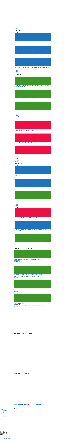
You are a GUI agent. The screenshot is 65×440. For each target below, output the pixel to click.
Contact (18, 404)
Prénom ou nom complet (18, 405)
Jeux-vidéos (18, 115)
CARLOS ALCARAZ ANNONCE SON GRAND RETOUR (25, 98)
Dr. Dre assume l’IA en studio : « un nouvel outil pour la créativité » (32, 67)
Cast (17, 158)
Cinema (14, 291)
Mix (3, 412)
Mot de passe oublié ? (7, 438)
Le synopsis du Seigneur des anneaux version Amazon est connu (29, 274)
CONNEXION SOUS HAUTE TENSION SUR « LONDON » (26, 154)
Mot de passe (2, 435)
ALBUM (17, 204)
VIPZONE (15, 261)
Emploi (25, 404)
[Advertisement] (32, 18)
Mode (3, 417)
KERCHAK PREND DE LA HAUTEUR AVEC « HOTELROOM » (27, 130)
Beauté (17, 114)
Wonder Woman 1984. (19, 303)
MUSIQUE (16, 161)
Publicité (21, 404)
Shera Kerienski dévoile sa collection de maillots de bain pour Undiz (32, 242)
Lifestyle (17, 72)
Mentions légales (39, 404)
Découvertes (18, 70)
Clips (17, 159)
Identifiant (1, 434)
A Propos (15, 404)
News (3, 411)
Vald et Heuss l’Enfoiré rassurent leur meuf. (26, 217)
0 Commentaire (16, 277)
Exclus (16, 28)
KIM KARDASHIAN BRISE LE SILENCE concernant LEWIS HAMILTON (30, 55)
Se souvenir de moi (7, 437)
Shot (17, 159)
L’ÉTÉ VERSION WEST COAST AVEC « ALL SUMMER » (26, 142)
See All (16, 32)
